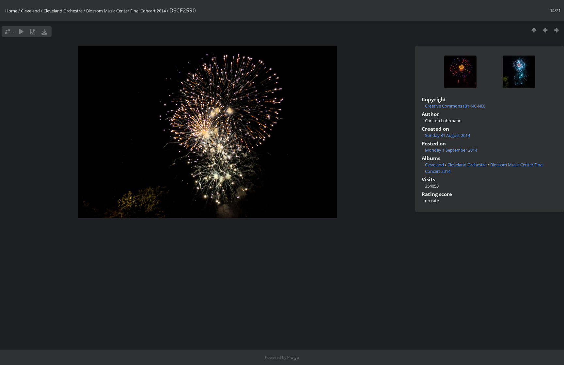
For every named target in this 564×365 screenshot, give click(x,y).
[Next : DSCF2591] (556, 30)
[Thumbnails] (534, 30)
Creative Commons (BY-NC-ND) (455, 106)
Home (11, 11)
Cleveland (30, 11)
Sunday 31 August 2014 (447, 135)
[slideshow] (21, 31)
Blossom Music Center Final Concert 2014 (126, 11)
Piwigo (293, 357)
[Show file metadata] (33, 31)
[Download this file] (44, 31)
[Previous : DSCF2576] (545, 30)
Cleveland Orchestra (63, 11)
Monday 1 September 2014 (451, 150)
